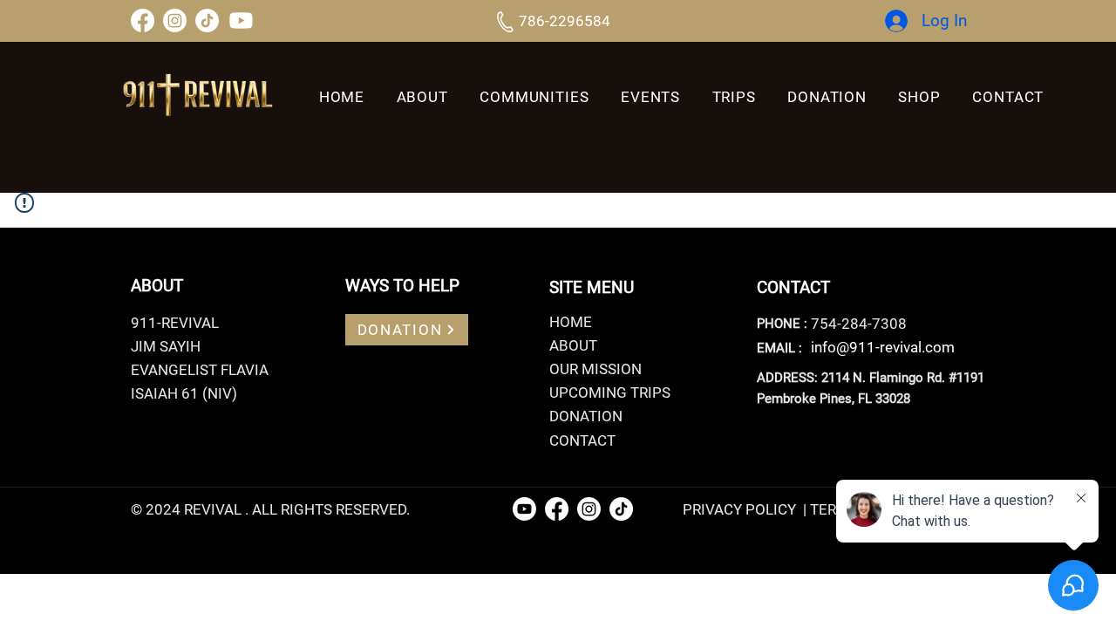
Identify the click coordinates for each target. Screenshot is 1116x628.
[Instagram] (175, 20)
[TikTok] (207, 20)
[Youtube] (241, 20)
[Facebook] (142, 20)
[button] (734, 96)
